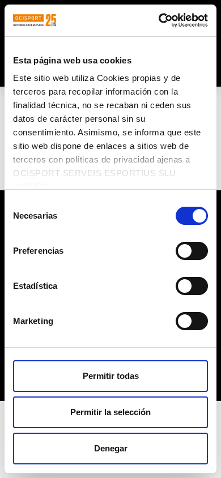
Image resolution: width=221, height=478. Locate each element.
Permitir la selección (110, 412)
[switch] (192, 251)
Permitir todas (111, 376)
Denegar (111, 448)
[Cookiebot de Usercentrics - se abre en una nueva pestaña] (159, 20)
